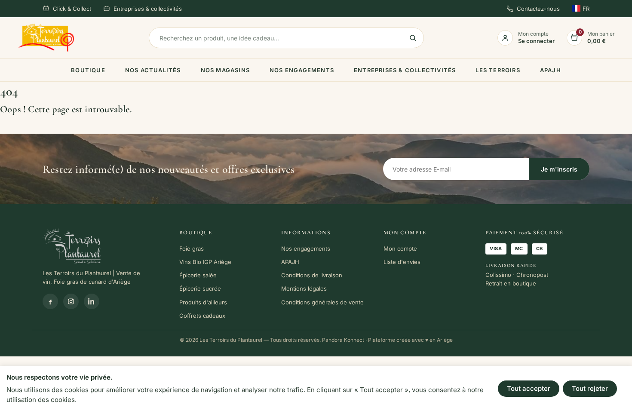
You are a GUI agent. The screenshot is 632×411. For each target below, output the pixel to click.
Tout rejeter (590, 388)
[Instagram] (71, 301)
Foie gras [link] (191, 248)
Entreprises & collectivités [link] (148, 8)
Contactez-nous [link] (538, 8)
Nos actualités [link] (153, 70)
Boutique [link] (88, 70)
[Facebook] (50, 301)
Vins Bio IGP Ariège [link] (205, 261)
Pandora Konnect (343, 340)
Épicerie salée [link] (198, 275)
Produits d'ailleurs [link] (203, 302)
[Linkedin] (91, 301)
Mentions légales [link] (304, 288)
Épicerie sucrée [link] (200, 288)
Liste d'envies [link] (401, 261)
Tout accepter (528, 388)
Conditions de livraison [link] (311, 275)
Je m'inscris (559, 169)
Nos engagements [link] (302, 70)
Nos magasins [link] (225, 70)
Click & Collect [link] (72, 8)
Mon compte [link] (400, 248)
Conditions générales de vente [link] (322, 302)
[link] (46, 38)
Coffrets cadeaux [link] (202, 315)
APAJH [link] (550, 70)
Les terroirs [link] (498, 70)
